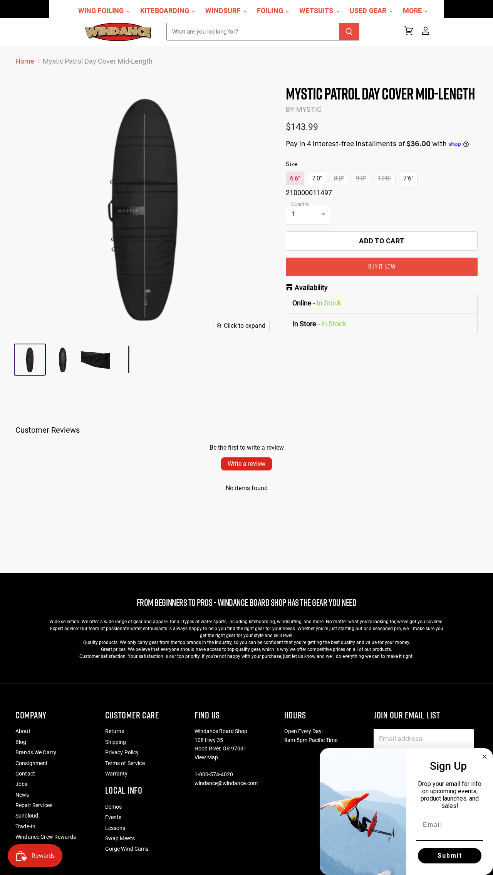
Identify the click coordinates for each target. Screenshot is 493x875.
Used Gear (369, 11)
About (22, 731)
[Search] (349, 31)
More (413, 11)
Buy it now (381, 267)
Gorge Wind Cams (127, 849)
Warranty (116, 773)
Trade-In (25, 826)
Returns (114, 731)
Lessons (115, 828)
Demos (113, 807)
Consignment (31, 763)
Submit (450, 855)
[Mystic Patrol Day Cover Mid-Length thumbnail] (30, 359)
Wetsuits (317, 11)
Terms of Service (125, 763)
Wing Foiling (102, 11)
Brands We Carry (35, 752)
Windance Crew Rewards (45, 837)
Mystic (309, 109)
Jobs (21, 784)
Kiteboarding (165, 11)
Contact (25, 773)
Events (113, 817)
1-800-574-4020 (214, 774)
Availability (311, 288)
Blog (21, 742)
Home (24, 61)
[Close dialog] (484, 756)
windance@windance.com (226, 783)
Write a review (246, 463)
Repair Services (33, 805)
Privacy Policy (122, 752)
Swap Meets (120, 838)
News (22, 795)
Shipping (115, 742)
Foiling (271, 11)
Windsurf (223, 11)
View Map (206, 757)
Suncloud (26, 816)
